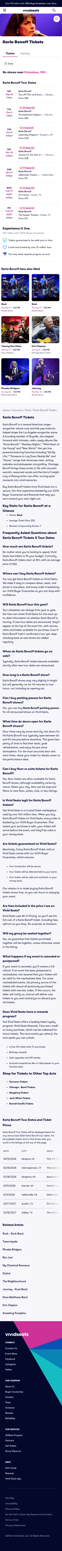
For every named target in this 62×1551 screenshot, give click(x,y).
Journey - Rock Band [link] (15, 1289)
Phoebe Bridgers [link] (12, 1249)
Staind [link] (6, 1273)
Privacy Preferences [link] (15, 1525)
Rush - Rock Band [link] (13, 1233)
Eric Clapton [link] (10, 1305)
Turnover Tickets (18, 1081)
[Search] (54, 10)
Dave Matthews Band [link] (15, 1297)
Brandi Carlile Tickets (21, 1103)
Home (6, 410)
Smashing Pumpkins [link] (14, 1313)
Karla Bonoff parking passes (41, 708)
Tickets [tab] (10, 53)
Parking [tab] (25, 53)
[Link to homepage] (31, 10)
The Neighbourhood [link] (14, 1281)
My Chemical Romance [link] (16, 1265)
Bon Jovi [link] (8, 1257)
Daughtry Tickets (18, 1092)
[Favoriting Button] (56, 19)
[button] (9, 63)
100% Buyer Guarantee (35, 3)
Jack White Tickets (19, 1098)
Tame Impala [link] (10, 1241)
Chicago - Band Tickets (22, 1087)
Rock (28, 410)
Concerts (17, 410)
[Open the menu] (5, 10)
